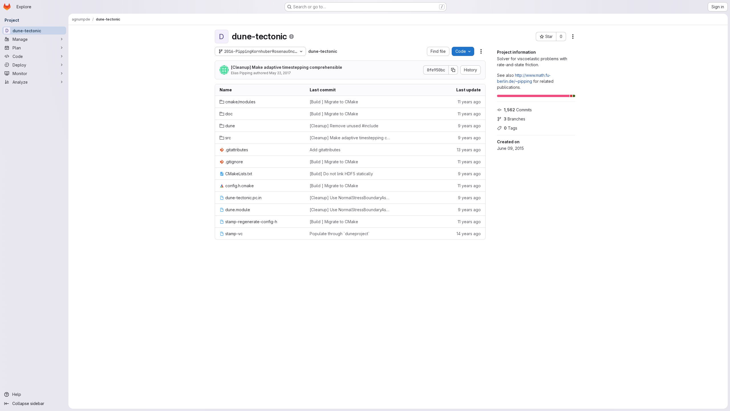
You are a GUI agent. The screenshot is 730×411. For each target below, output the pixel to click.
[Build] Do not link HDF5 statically (341, 173)
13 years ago (469, 149)
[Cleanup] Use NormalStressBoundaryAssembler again (350, 197)
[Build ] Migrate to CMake (334, 101)
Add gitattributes (325, 149)
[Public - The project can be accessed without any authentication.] (291, 36)
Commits (518, 109)
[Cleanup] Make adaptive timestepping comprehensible (286, 67)
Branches (514, 118)
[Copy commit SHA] (453, 69)
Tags (510, 128)
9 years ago (469, 125)
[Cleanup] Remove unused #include (344, 125)
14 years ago (469, 233)
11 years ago (469, 101)
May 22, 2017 (280, 73)
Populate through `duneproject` (340, 233)
